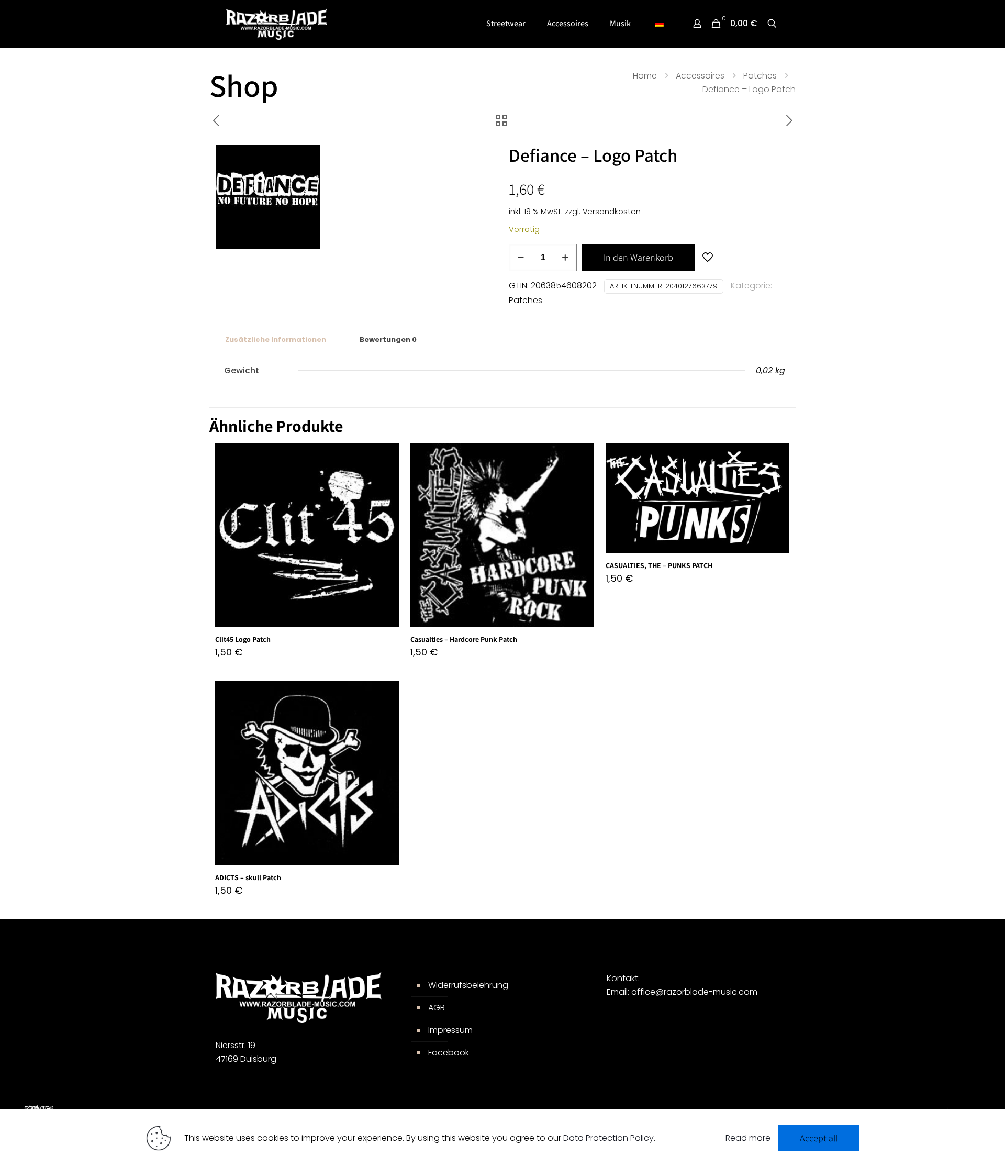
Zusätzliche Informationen (275, 339)
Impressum (450, 1030)
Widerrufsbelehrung (468, 985)
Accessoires (700, 76)
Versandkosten (612, 211)
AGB (436, 1008)
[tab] (275, 340)
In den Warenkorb (638, 257)
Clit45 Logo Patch (243, 639)
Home (645, 76)
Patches (760, 76)
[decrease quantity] (520, 258)
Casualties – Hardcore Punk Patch (463, 639)
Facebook (448, 1053)
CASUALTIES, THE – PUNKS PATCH (659, 565)
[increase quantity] (565, 258)
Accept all (819, 1138)
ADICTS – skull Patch (248, 877)
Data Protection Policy (608, 1138)
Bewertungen (388, 339)
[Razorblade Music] (277, 23)
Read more (747, 1138)
